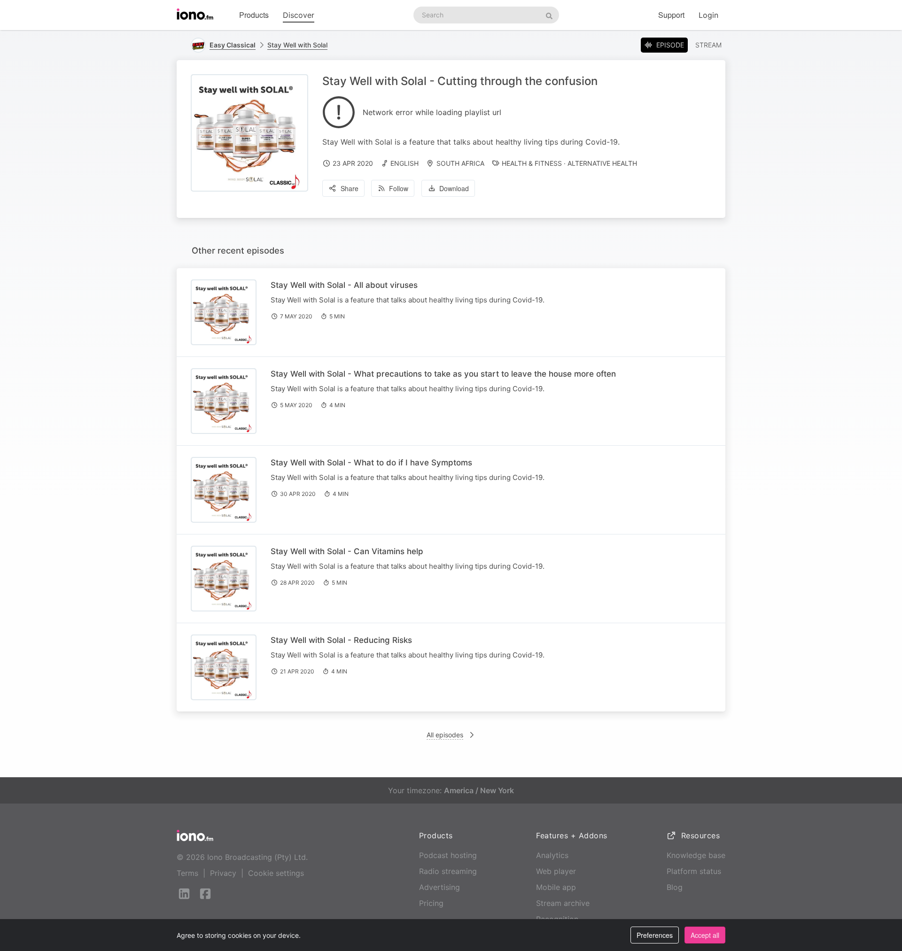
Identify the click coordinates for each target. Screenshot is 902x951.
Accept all (705, 935)
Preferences (655, 935)
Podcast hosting (448, 855)
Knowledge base (696, 855)
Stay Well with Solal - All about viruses (344, 285)
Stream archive (563, 903)
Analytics (552, 855)
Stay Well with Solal (297, 45)
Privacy (223, 873)
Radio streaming (448, 871)
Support (671, 14)
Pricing (431, 903)
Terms (187, 873)
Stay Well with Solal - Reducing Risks (341, 640)
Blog (675, 887)
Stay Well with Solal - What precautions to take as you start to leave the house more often (443, 374)
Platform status (694, 871)
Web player (556, 871)
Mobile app (556, 887)
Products (254, 14)
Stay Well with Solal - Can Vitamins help (347, 551)
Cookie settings (276, 873)
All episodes (445, 735)
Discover (298, 15)
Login (708, 15)
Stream (708, 45)
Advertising (439, 887)
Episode (670, 45)
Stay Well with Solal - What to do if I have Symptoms (371, 462)
